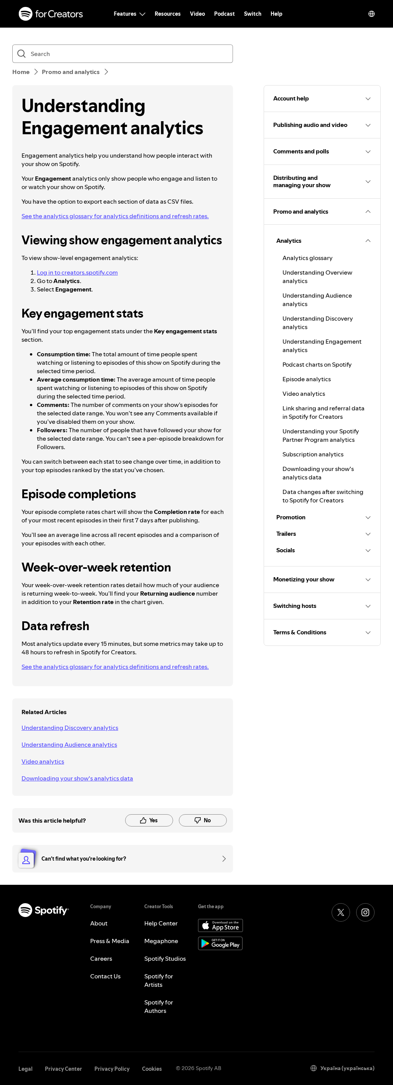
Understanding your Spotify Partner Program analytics (320, 435)
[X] (341, 912)
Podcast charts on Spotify (317, 364)
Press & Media (109, 941)
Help (276, 14)
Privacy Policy (112, 1069)
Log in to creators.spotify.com (77, 272)
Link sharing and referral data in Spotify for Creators (323, 412)
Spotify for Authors (158, 1006)
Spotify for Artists (158, 980)
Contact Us (105, 976)
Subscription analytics (312, 454)
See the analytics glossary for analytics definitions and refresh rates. (115, 216)
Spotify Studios (165, 958)
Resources (168, 14)
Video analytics (42, 761)
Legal (25, 1069)
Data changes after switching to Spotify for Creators (322, 495)
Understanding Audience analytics (69, 744)
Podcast (224, 14)
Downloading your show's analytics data (77, 778)
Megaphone (161, 941)
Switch (252, 14)
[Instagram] (365, 912)
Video (197, 14)
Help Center (161, 923)
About (98, 923)
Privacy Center (63, 1069)
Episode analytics (306, 379)
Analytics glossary (307, 258)
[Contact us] (221, 859)
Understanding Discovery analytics (69, 727)
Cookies (152, 1069)
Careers (101, 958)
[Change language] (371, 14)
